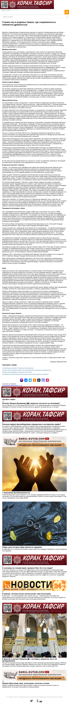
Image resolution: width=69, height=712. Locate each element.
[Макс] (43, 380)
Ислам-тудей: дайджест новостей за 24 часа (17, 372)
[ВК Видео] (47, 380)
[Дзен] (38, 380)
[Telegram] (30, 380)
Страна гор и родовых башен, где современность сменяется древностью (26, 370)
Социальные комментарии (12, 385)
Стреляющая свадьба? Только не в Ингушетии (17, 368)
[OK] (34, 380)
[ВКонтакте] (25, 380)
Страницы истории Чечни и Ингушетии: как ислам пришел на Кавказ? (25, 374)
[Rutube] (21, 380)
